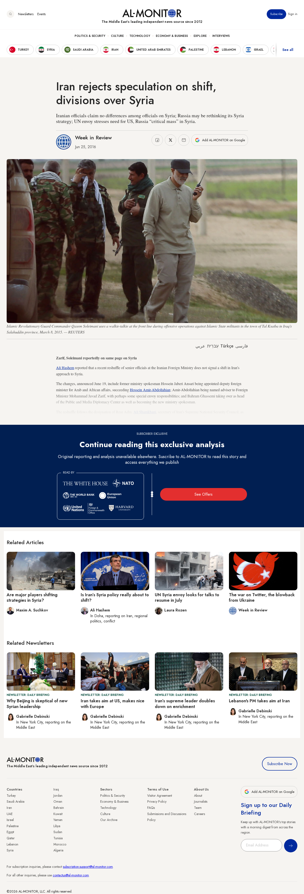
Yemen (57, 819)
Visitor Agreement (159, 795)
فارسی (241, 346)
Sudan (57, 832)
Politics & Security (90, 35)
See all (287, 49)
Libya (56, 826)
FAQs (151, 807)
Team (198, 807)
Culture (117, 35)
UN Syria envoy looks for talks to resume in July (187, 597)
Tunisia (58, 838)
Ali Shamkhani (144, 411)
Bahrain (58, 807)
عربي (200, 346)
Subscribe (276, 14)
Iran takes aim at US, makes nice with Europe (112, 703)
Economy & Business (172, 35)
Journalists (200, 801)
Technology (139, 35)
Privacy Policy (156, 801)
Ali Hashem (65, 367)
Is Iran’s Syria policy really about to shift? (115, 597)
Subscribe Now (279, 764)
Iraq (56, 789)
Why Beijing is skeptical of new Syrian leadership (37, 703)
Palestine (13, 826)
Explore (200, 35)
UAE (10, 813)
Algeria (58, 850)
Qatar (11, 838)
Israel (10, 819)
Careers (199, 813)
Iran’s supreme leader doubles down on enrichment (185, 703)
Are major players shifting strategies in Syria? (32, 597)
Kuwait (57, 813)
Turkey (11, 795)
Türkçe (226, 346)
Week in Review (93, 137)
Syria (10, 850)
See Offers (204, 494)
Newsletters (25, 14)
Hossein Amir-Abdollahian (150, 389)
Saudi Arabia (15, 801)
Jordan (57, 795)
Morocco (59, 844)
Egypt (10, 832)
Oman (57, 801)
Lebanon (12, 844)
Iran (9, 807)
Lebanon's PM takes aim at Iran (259, 701)
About (198, 795)
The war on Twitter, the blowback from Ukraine (262, 597)
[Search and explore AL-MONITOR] (10, 14)
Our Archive (108, 819)
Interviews (221, 35)
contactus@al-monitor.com (71, 875)
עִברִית (212, 346)
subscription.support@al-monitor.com (88, 866)
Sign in (292, 14)
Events (41, 14)
